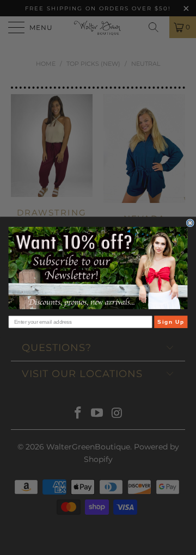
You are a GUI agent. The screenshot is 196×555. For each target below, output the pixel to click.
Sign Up (170, 321)
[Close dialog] (190, 223)
